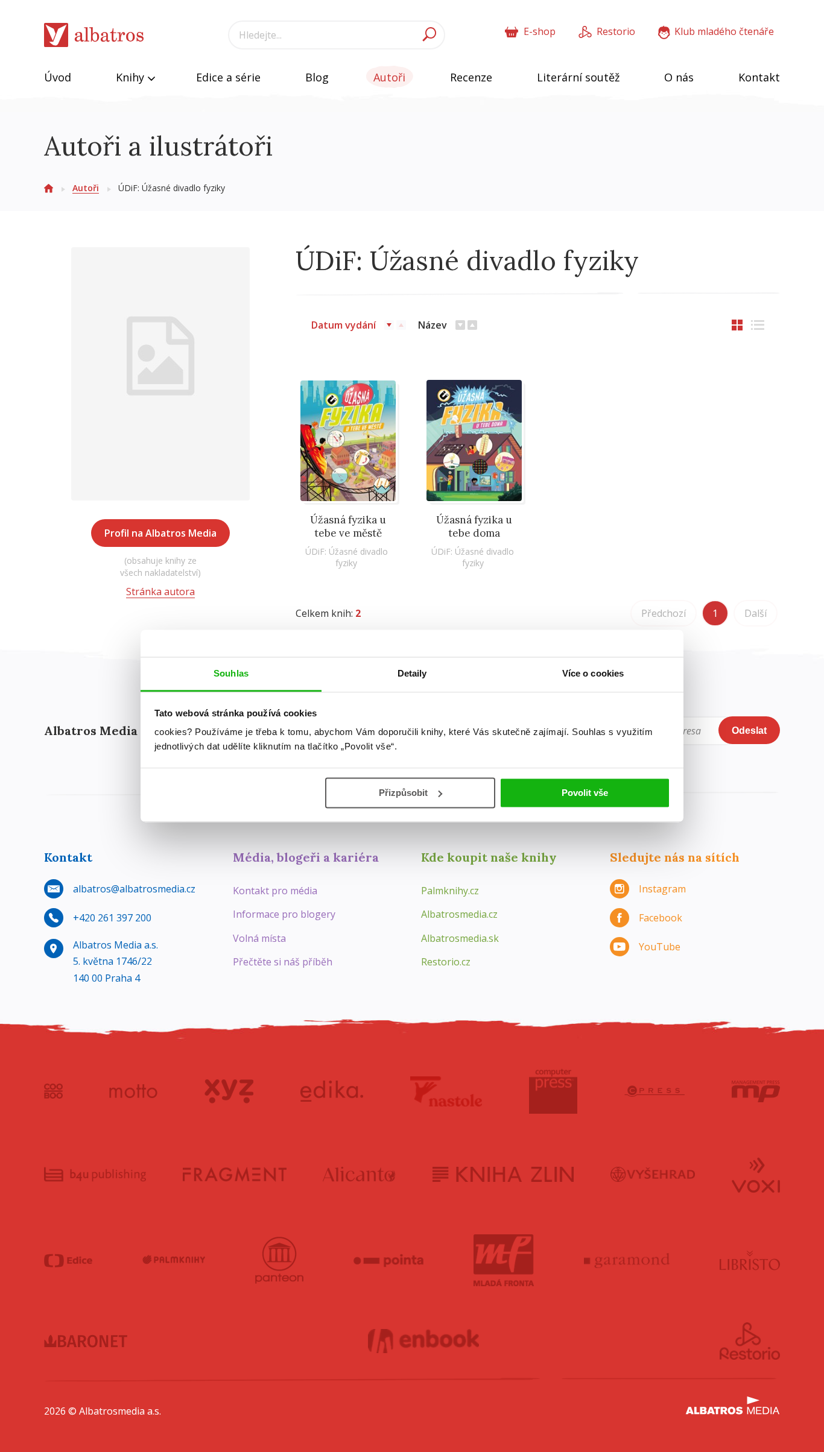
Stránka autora (160, 591)
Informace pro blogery (284, 914)
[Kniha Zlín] (503, 1174)
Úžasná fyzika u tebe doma (474, 526)
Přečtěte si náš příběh (282, 961)
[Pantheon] (279, 1260)
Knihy (131, 77)
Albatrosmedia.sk (460, 938)
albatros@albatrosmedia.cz (134, 888)
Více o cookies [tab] (593, 673)
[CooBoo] (53, 1091)
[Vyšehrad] (653, 1174)
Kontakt (759, 77)
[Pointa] (388, 1260)
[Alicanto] (359, 1174)
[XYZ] (228, 1091)
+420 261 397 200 (112, 917)
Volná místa (259, 938)
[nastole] (446, 1091)
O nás (679, 77)
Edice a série (228, 77)
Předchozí (663, 613)
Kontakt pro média (275, 890)
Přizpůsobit (403, 793)
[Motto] (133, 1091)
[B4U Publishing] (95, 1174)
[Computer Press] (553, 1091)
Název (432, 325)
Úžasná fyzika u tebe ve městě (348, 526)
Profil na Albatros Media (160, 533)
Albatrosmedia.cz (459, 914)
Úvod (57, 77)
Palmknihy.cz (450, 890)
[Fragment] (235, 1174)
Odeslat (749, 730)
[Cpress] (654, 1091)
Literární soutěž (578, 77)
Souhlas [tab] (231, 673)
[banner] (94, 35)
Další (755, 613)
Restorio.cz (446, 961)
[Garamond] (627, 1260)
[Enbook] (424, 1341)
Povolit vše (585, 793)
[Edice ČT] (68, 1260)
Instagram (662, 888)
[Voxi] (756, 1174)
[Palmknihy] (173, 1260)
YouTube (659, 946)
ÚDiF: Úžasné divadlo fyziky (346, 557)
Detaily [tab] (412, 673)
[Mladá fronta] (503, 1260)
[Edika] (331, 1091)
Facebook (660, 917)
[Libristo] (750, 1260)
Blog (317, 77)
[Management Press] (756, 1091)
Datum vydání (343, 325)
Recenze (471, 77)
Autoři (389, 77)
